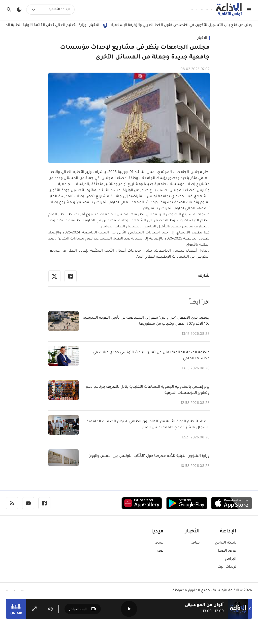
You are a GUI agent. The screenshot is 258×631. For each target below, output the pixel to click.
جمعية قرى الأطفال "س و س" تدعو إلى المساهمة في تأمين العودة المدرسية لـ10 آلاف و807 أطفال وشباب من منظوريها (146, 321)
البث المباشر (78, 609)
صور (160, 551)
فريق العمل (226, 551)
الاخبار (202, 38)
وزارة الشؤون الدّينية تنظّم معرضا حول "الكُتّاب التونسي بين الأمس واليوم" (149, 456)
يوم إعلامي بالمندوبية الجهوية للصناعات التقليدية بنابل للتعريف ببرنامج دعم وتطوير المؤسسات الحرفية (148, 390)
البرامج (230, 559)
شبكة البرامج (225, 543)
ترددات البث (226, 567)
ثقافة (195, 543)
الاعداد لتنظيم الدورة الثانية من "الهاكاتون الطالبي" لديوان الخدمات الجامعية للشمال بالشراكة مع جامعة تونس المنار (148, 425)
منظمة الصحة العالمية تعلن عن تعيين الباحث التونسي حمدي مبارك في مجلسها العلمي (151, 356)
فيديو (159, 543)
